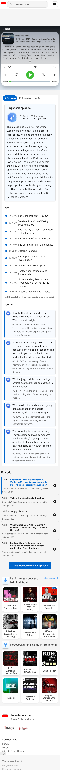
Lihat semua (49, 578)
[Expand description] (30, 61)
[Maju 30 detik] (43, 74)
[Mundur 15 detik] (17, 74)
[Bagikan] (5, 67)
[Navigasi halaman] (55, 4)
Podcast (6, 29)
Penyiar (5, 743)
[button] (35, 67)
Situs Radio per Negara (13, 751)
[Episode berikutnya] (54, 74)
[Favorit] (9, 67)
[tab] (10, 98)
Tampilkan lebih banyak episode (30, 565)
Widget (5, 747)
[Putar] (30, 75)
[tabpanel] (30, 283)
